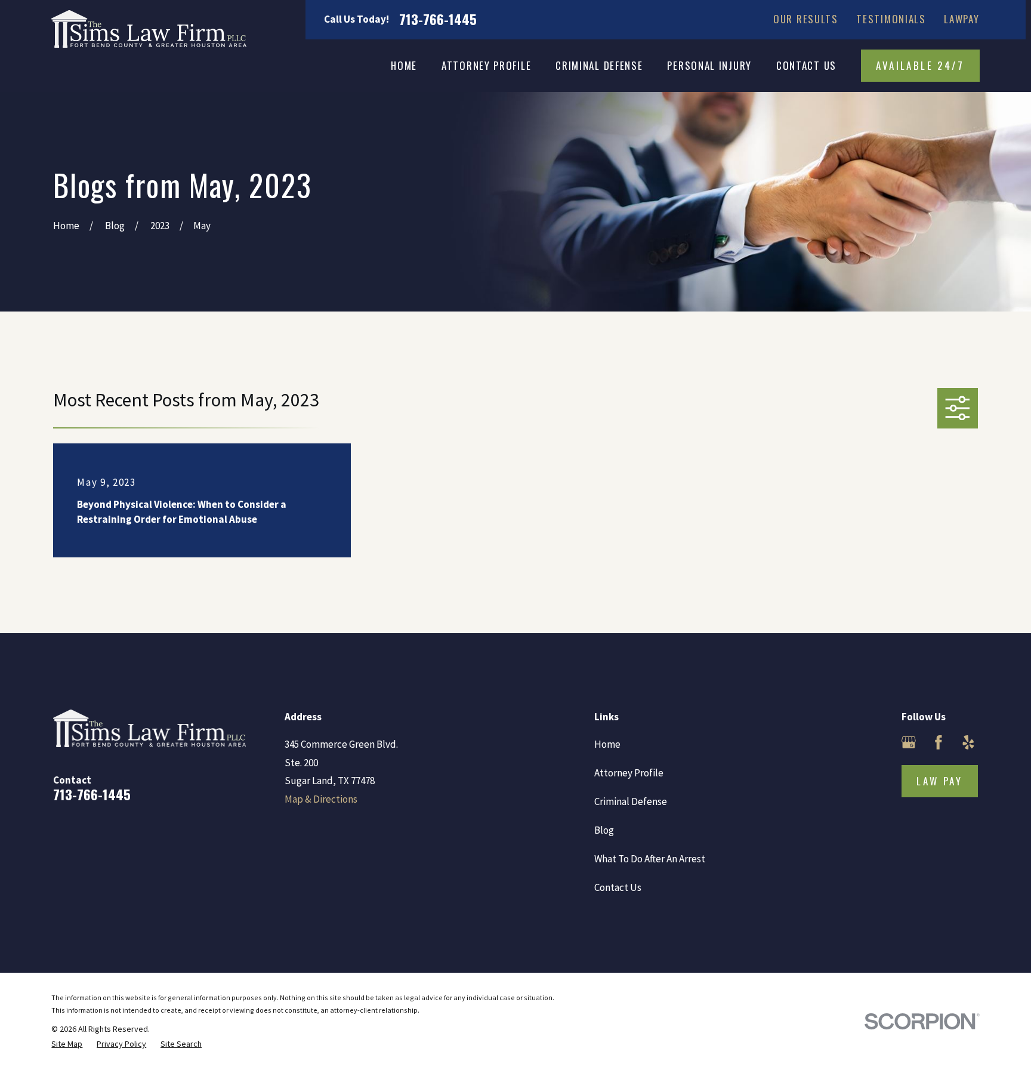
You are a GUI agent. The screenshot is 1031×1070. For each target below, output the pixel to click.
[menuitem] (66, 1044)
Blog (604, 830)
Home (607, 744)
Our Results (805, 18)
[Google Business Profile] (909, 742)
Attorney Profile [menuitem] (486, 65)
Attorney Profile (628, 772)
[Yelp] (968, 742)
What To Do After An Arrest (649, 858)
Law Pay (939, 780)
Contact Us (617, 887)
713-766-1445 (438, 19)
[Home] (148, 29)
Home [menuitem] (404, 65)
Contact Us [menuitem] (806, 65)
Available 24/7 (920, 65)
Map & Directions (321, 799)
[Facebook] (938, 742)
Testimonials (890, 18)
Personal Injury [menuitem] (709, 65)
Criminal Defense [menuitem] (599, 65)
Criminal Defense (630, 801)
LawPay (961, 18)
